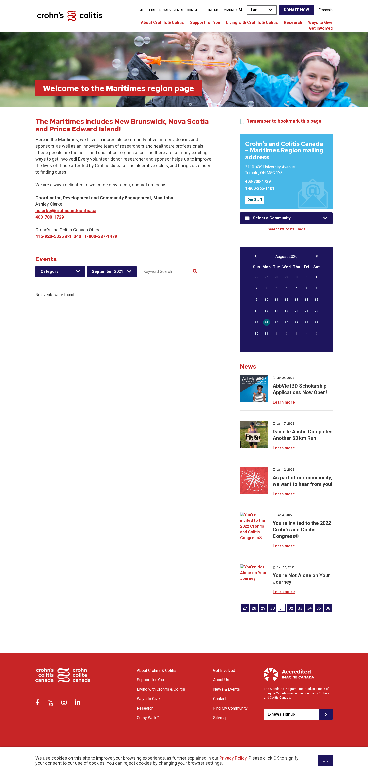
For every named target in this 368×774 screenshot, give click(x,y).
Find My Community (222, 10)
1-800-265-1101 (259, 188)
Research (293, 22)
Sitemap (220, 717)
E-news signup (281, 714)
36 (328, 608)
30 (272, 608)
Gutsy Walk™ (148, 717)
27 (244, 608)
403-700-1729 (49, 217)
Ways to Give (320, 22)
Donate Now (296, 10)
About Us (147, 10)
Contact (194, 10)
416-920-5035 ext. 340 (58, 236)
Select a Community (272, 218)
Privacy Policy (233, 758)
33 (300, 608)
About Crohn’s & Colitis (162, 22)
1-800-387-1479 (100, 236)
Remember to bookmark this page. (284, 121)
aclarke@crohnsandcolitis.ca (65, 210)
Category (49, 271)
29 (263, 608)
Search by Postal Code (286, 229)
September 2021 (107, 271)
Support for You (205, 22)
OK (325, 760)
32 (291, 608)
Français (326, 10)
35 (318, 608)
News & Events (171, 10)
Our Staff (254, 200)
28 (254, 608)
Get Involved (321, 28)
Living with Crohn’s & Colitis (252, 22)
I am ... (257, 9)
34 (309, 608)
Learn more (284, 402)
